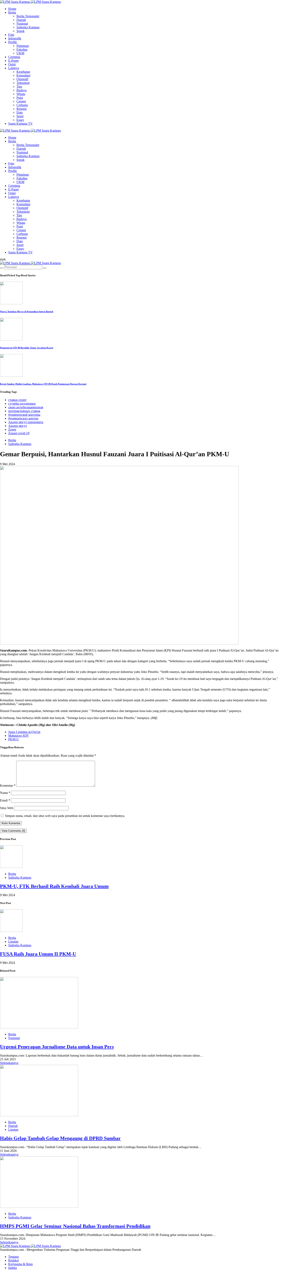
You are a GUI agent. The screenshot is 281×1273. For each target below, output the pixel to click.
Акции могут (17, 425)
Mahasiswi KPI (18, 735)
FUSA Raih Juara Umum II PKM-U (38, 954)
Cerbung (22, 105)
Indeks (12, 1268)
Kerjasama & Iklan (20, 1264)
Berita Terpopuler (27, 16)
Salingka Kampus (27, 27)
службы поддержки (22, 403)
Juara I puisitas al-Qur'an (24, 732)
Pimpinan (22, 46)
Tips (19, 86)
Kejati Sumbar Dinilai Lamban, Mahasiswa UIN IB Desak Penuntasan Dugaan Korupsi (43, 384)
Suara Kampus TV (20, 123)
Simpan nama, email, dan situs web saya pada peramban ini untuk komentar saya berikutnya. (65, 816)
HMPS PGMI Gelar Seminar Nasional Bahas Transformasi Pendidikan (75, 1226)
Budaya (21, 90)
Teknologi (23, 83)
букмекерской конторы (24, 414)
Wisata (20, 94)
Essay (20, 120)
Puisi (19, 97)
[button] (3, 259)
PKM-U (13, 739)
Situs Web (6, 808)
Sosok (20, 31)
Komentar (7, 785)
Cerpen (21, 101)
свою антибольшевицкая (25, 407)
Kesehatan (23, 71)
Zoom (12, 429)
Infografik (14, 38)
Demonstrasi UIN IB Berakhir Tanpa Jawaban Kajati (26, 347)
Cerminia (14, 57)
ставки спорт (17, 400)
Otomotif (22, 79)
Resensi (21, 108)
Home (12, 8)
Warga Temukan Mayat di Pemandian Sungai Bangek (26, 311)
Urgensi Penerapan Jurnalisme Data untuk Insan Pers (57, 1046)
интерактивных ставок (24, 411)
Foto (11, 34)
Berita (12, 12)
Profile (12, 42)
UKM (20, 53)
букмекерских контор (23, 418)
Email (5, 800)
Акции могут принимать (25, 422)
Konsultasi (23, 75)
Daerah (21, 20)
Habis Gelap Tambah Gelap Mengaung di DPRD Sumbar (60, 1138)
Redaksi (13, 1260)
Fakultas (21, 49)
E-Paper (13, 60)
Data (19, 112)
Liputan (13, 941)
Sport (19, 116)
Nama (5, 792)
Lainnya (13, 68)
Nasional (22, 23)
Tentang (13, 1256)
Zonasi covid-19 (18, 433)
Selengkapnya (9, 1063)
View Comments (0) (13, 830)
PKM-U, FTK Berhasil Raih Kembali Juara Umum (54, 886)
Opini (12, 64)
